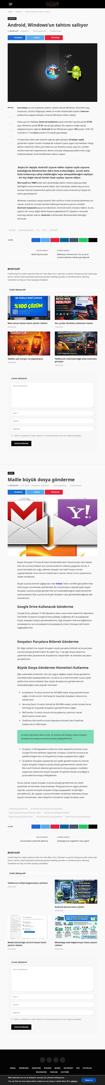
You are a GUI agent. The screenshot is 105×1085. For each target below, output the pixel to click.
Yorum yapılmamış (39, 31)
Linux (44, 230)
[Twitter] (10, 121)
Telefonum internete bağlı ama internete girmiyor (76, 360)
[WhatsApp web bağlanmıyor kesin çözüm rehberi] (76, 927)
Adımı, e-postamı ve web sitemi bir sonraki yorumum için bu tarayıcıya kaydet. (47, 435)
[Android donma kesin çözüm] (76, 892)
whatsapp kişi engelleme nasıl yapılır (73, 841)
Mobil (58, 1068)
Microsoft (54, 230)
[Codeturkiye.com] (52, 4)
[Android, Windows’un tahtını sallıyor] (52, 72)
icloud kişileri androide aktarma (34, 841)
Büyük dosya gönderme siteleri (56, 813)
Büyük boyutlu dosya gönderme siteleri (25, 813)
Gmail (59, 583)
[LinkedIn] (10, 127)
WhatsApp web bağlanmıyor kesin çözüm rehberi (76, 944)
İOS (78, 1068)
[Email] (10, 140)
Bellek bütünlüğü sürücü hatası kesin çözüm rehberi (27, 944)
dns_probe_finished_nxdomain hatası (74, 323)
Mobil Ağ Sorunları (39, 254)
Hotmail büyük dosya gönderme (49, 816)
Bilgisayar (41, 1072)
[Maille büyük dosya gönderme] (52, 527)
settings (74, 1081)
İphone (47, 1068)
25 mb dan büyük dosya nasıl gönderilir (47, 809)
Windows (24, 1068)
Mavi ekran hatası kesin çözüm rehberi (28, 323)
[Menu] (10, 4)
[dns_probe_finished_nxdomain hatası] (76, 308)
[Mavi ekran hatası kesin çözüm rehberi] (29, 308)
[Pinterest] (10, 134)
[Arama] (95, 4)
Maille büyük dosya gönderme (77, 816)
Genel (11, 473)
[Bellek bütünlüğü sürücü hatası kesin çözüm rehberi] (29, 927)
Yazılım (54, 1072)
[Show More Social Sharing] (66, 37)
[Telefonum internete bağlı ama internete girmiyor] (76, 343)
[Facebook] (10, 114)
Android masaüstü (26, 230)
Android (12, 18)
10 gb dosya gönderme (18, 809)
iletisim (65, 1072)
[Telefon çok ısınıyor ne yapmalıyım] (29, 343)
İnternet (68, 1068)
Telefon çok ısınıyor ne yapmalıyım (25, 359)
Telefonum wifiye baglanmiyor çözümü (28, 883)
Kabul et (88, 1080)
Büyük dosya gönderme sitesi (21, 816)
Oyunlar (87, 1068)
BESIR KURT (14, 31)
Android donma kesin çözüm (69, 907)
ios (38, 230)
